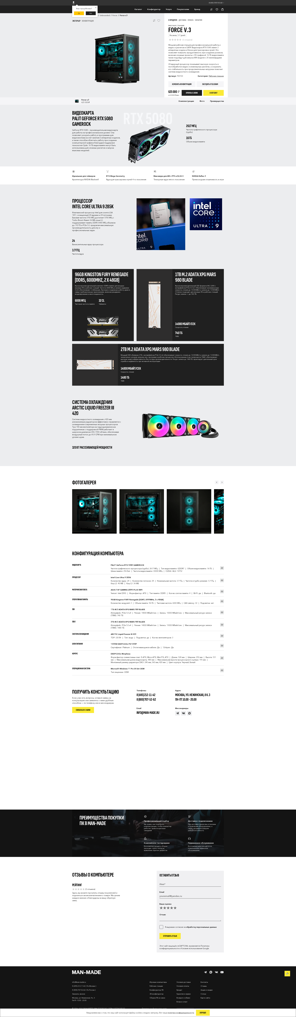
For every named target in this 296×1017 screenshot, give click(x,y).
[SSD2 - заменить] (222, 625)
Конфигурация (88, 21)
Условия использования (191, 948)
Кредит (179, 990)
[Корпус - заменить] (222, 658)
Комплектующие (186, 101)
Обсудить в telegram (210, 84)
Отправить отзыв (170, 936)
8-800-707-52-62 (216, 3)
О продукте (172, 20)
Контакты (204, 982)
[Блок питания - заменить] (222, 646)
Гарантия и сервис (184, 994)
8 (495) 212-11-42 (146, 695)
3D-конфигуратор (156, 994)
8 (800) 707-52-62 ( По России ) (84, 990)
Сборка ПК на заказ (157, 998)
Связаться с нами (83, 710)
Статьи (203, 994)
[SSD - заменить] (222, 612)
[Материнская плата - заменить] (222, 591)
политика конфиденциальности (181, 1013)
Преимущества (217, 101)
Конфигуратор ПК (156, 990)
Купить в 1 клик (192, 92)
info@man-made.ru (148, 713)
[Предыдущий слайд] (217, 482)
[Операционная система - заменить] (222, 670)
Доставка (182, 20)
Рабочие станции (216, 76)
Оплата (190, 20)
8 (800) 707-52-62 (146, 699)
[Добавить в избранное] (159, 22)
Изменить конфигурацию (182, 84)
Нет (90, 13)
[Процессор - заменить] (222, 580)
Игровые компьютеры (158, 982)
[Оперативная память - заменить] (222, 601)
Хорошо (203, 1012)
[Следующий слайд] (222, 482)
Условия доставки (184, 982)
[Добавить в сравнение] (154, 22)
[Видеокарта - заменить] (222, 568)
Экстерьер (76, 21)
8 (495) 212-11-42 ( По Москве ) (84, 986)
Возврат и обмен (183, 998)
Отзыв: (162, 914)
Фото (202, 101)
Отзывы (204, 986)
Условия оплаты (183, 986)
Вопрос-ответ (182, 1002)
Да (79, 13)
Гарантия (198, 20)
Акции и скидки (207, 990)
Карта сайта (205, 998)
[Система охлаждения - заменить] (222, 636)
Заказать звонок (78, 994)
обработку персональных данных (201, 927)
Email (161, 892)
